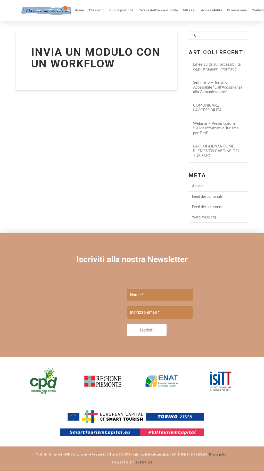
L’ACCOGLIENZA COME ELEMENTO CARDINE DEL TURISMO (216, 151)
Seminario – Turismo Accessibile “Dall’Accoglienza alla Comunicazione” (217, 87)
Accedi (197, 186)
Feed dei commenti (207, 207)
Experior (144, 462)
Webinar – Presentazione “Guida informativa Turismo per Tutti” (216, 128)
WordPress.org (204, 217)
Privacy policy (218, 454)
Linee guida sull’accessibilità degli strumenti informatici (217, 66)
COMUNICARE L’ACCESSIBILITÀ (207, 108)
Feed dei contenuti (207, 196)
